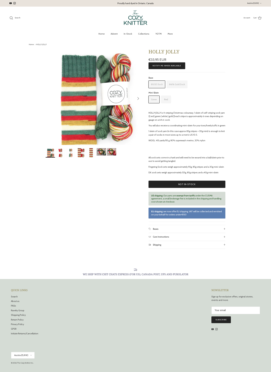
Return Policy (17, 319)
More (170, 33)
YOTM (158, 33)
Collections (143, 33)
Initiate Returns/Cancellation (24, 333)
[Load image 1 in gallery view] (94, 97)
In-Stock (128, 33)
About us (15, 301)
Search (14, 296)
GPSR (13, 328)
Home (101, 33)
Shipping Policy (18, 315)
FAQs (13, 305)
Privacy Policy (17, 324)
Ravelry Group (17, 310)
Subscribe (221, 319)
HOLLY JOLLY (41, 44)
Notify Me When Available (167, 65)
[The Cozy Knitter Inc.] (135, 18)
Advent (114, 33)
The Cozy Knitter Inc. (25, 363)
